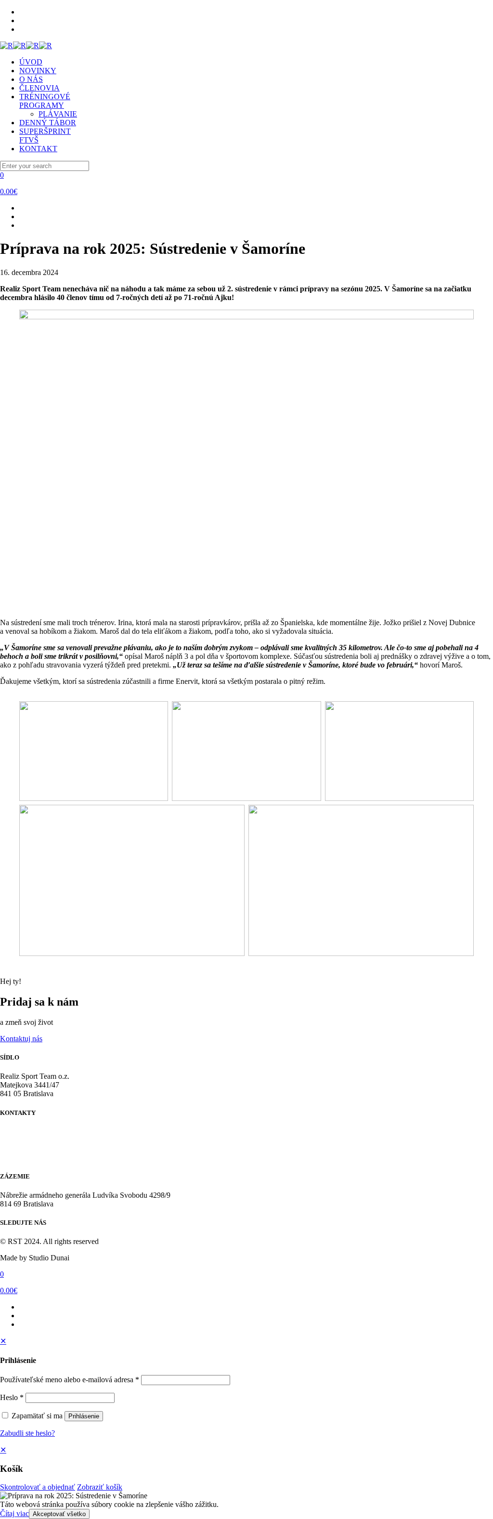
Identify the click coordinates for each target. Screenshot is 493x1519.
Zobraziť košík (99, 1487)
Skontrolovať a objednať (37, 1487)
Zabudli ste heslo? (27, 1433)
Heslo (12, 1397)
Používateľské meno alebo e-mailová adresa (69, 1379)
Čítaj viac (14, 1513)
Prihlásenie (83, 1416)
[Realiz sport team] (26, 45)
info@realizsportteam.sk (37, 1149)
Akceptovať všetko (59, 1514)
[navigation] (246, 1468)
